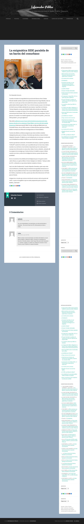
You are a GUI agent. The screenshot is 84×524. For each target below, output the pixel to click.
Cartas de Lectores (57, 18)
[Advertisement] (42, 31)
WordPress (33, 521)
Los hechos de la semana (67, 78)
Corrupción (69, 18)
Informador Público (42, 7)
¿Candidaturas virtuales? (67, 115)
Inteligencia (40, 197)
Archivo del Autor (12, 198)
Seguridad (46, 197)
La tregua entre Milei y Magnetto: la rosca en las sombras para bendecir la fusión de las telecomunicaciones (70, 109)
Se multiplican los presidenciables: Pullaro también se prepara (69, 137)
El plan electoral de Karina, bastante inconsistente (69, 445)
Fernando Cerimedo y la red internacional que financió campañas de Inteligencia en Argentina (68, 84)
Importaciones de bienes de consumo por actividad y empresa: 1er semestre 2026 (69, 121)
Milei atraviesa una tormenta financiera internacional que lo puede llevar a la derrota (68, 75)
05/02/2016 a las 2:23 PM (23, 220)
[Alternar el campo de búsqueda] (77, 19)
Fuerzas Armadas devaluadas (68, 90)
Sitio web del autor (15, 198)
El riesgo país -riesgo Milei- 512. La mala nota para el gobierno (69, 97)
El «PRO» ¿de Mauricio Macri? (68, 134)
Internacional (36, 18)
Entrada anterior (41, 201)
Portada (8, 18)
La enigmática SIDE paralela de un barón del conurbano (29, 52)
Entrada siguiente (42, 203)
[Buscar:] (69, 48)
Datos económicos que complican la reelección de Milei (69, 378)
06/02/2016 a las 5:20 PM (23, 235)
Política (16, 18)
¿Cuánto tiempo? (65, 88)
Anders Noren (69, 521)
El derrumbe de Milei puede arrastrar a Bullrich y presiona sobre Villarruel (70, 71)
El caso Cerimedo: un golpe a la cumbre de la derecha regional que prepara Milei (69, 101)
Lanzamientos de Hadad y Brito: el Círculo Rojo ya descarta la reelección (69, 126)
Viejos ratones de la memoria (68, 117)
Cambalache (64, 80)
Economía (25, 18)
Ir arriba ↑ (77, 521)
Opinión (46, 18)
